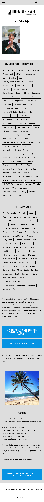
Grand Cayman (19, 236)
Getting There (8, 127)
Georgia (36, 232)
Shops (19, 161)
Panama (13, 262)
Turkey (22, 278)
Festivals (22, 112)
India (35, 240)
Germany (6, 236)
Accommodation (9, 70)
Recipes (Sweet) (26, 154)
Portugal (6, 266)
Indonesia (7, 243)
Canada (33, 221)
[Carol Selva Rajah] (11, 53)
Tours (37, 176)
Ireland (16, 243)
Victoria (36, 184)
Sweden (34, 270)
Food (14, 116)
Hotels (14, 131)
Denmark (16, 228)
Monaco (31, 255)
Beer (21, 78)
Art (11, 74)
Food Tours (7, 123)
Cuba (33, 224)
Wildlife (32, 192)
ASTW (18, 74)
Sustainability (23, 169)
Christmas (26, 97)
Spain (26, 270)
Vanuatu (6, 289)
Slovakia (6, 270)
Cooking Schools (17, 100)
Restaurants (30, 157)
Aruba (13, 213)
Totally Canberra (25, 176)
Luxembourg (22, 251)
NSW (23, 142)
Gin (18, 127)
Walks (14, 188)
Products (26, 146)
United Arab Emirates (11, 281)
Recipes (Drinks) (21, 150)
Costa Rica (24, 224)
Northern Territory (10, 142)
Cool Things (31, 100)
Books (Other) (28, 81)
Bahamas (17, 217)
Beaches (12, 78)
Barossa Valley (29, 74)
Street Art (14, 165)
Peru (38, 142)
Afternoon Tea (24, 70)
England (25, 228)
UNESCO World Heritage (13, 184)
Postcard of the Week (11, 146)
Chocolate (36, 93)
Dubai (33, 104)
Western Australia (10, 192)
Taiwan (25, 274)
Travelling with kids (18, 180)
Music (27, 138)
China (5, 224)
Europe (18, 108)
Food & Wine (24, 116)
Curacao (6, 228)
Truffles (31, 180)
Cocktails (36, 97)
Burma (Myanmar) (10, 221)
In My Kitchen (20, 135)
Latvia (32, 247)
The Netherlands (10, 278)
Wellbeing (23, 188)
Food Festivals (8, 119)
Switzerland (7, 274)
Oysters (30, 142)
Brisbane (20, 85)
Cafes (29, 85)
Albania (6, 213)
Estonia (6, 232)
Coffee (6, 100)
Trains (5, 180)
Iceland (27, 240)
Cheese (18, 93)
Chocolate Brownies (11, 97)
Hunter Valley (24, 131)
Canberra (6, 89)
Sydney (34, 169)
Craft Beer (7, 104)
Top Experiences (9, 176)
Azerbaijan (7, 217)
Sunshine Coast (9, 169)
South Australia (30, 161)
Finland (19, 232)
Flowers (6, 116)
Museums (18, 138)
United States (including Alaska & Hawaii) (19, 285)
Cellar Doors (8, 93)
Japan (30, 243)
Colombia (13, 224)
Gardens (32, 123)
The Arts (16, 173)
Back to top (20, 497)
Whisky (23, 192)
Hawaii (36, 127)
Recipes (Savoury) (10, 154)
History (6, 131)
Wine (5, 195)
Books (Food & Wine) (11, 81)
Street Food (26, 165)
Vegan (28, 184)
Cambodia (24, 221)
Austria (31, 213)
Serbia (24, 266)
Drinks (26, 104)
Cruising (17, 104)
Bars (5, 78)
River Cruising (8, 161)
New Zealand (23, 259)
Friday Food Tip (20, 123)
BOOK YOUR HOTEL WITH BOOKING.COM (22, 474)
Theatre (26, 173)
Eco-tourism (8, 108)
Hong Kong (7, 240)
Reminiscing (18, 157)
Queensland (8, 150)
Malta (14, 255)
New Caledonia (9, 259)
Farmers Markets (10, 112)
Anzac (5, 74)
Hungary (18, 240)
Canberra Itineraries (21, 89)
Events (26, 108)
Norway (34, 259)
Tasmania (6, 173)
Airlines (36, 70)
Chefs (26, 93)
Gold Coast (26, 127)
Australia (22, 213)
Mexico (23, 255)
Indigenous (7, 135)
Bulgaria (36, 217)
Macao (32, 251)
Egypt (33, 228)
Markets (31, 135)
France (27, 232)
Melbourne (7, 138)
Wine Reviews (15, 195)
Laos (25, 247)
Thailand (33, 274)
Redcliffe (6, 157)
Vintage (6, 188)
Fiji (12, 232)
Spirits (5, 165)
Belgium (27, 217)
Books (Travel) (8, 85)
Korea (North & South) (12, 247)
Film (30, 112)
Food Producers (23, 119)
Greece (30, 236)
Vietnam (15, 289)
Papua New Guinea (26, 262)
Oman (5, 262)
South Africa (17, 270)
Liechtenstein (8, 251)
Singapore (33, 266)
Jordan (38, 243)
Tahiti (17, 274)
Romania (15, 266)
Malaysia (6, 255)
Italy (23, 243)
